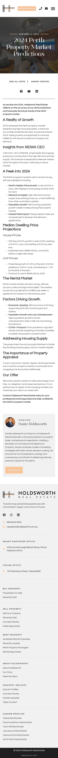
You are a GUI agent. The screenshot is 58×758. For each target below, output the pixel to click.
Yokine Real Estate (12, 718)
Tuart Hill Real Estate (13, 726)
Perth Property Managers (16, 647)
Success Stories (11, 622)
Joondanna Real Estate (15, 731)
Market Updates (11, 698)
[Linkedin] (18, 514)
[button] (53, 8)
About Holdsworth (12, 668)
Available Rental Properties (16, 639)
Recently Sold (10, 597)
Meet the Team (10, 676)
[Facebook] (4, 514)
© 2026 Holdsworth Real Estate (29, 750)
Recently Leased (11, 643)
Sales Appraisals (11, 626)
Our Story (7, 672)
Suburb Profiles (10, 689)
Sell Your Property (12, 613)
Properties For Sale (12, 593)
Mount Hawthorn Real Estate (17, 722)
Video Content (10, 702)
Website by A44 (29, 755)
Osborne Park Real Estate (16, 735)
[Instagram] (11, 514)
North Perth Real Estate (15, 739)
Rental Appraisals (12, 652)
